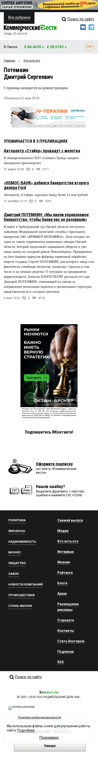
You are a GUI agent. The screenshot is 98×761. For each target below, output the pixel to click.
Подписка (65, 652)
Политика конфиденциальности (39, 717)
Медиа (63, 531)
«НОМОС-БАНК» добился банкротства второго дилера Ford (46, 185)
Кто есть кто (67, 541)
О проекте (65, 620)
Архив (62, 593)
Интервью (65, 552)
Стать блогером (70, 641)
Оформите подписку (54, 463)
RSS (60, 662)
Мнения (63, 562)
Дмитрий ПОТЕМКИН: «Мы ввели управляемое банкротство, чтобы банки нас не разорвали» (46, 217)
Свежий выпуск (70, 520)
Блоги (62, 583)
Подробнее (26, 730)
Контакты (65, 631)
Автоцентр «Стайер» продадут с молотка (42, 150)
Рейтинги (65, 573)
